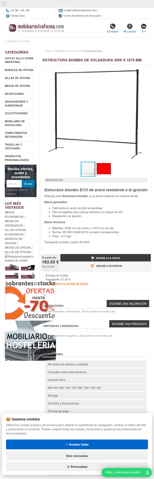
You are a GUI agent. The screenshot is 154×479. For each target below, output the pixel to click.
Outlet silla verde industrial (19, 60)
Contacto (112, 31)
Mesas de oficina (17, 86)
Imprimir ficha (56, 380)
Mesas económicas (14, 214)
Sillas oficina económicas (15, 232)
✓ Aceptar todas (77, 444)
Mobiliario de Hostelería (15, 123)
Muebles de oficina (19, 70)
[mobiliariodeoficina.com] (36, 26)
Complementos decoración (16, 135)
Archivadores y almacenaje (16, 103)
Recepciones (14, 94)
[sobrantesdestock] (30, 299)
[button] (144, 69)
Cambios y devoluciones (63, 403)
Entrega (53, 395)
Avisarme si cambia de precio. (69, 283)
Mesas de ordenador (14, 223)
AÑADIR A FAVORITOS (108, 266)
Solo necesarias (77, 456)
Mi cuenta (130, 31)
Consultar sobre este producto (67, 372)
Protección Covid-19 (68, 51)
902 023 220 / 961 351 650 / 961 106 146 (74, 388)
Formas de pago (58, 411)
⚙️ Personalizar (77, 467)
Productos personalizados (17, 158)
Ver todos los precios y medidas (68, 364)
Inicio (49, 51)
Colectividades (16, 113)
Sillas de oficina (17, 78)
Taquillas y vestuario (13, 146)
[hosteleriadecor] (30, 340)
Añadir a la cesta (107, 258)
